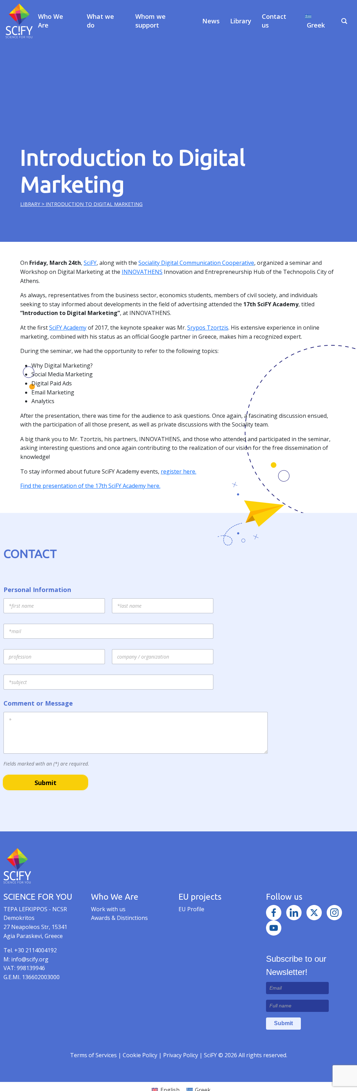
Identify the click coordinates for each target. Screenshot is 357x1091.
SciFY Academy (67, 327)
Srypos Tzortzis (207, 327)
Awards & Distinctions (119, 918)
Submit (45, 782)
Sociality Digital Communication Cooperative (196, 263)
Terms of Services (93, 1055)
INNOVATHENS (142, 272)
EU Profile (191, 909)
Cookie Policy (141, 1055)
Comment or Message (38, 703)
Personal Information (37, 589)
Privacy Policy (181, 1055)
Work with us (108, 909)
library (30, 204)
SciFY (90, 263)
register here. (178, 471)
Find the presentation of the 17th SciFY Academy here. (90, 486)
